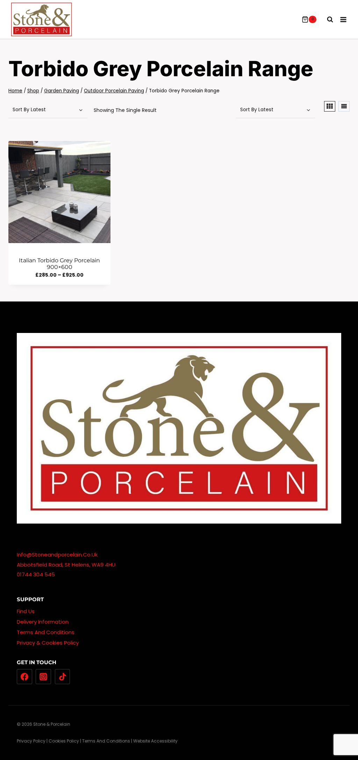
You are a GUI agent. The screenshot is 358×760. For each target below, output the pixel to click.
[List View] (344, 106)
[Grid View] (329, 106)
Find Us (26, 611)
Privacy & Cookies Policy (48, 642)
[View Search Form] (326, 19)
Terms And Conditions (45, 632)
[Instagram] (43, 676)
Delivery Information (43, 621)
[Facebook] (24, 676)
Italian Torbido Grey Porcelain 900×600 (59, 263)
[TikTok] (62, 676)
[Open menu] (343, 19)
